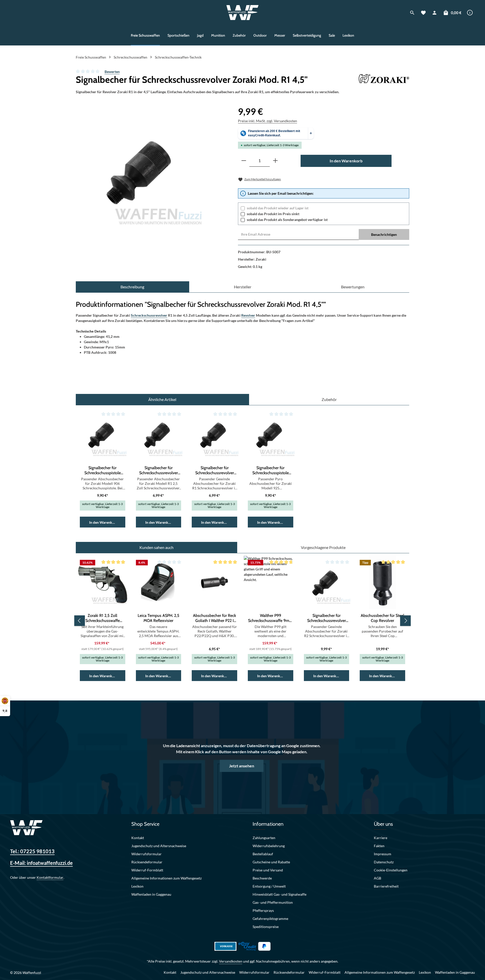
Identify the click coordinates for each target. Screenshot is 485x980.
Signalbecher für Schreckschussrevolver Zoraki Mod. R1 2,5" (158, 470)
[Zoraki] (384, 79)
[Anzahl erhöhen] (275, 161)
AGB (377, 878)
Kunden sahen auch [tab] (156, 547)
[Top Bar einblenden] (470, 13)
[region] (142, 171)
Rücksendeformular (146, 862)
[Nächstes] (405, 620)
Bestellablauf (263, 854)
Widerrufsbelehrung (269, 846)
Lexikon (137, 886)
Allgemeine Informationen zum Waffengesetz (166, 878)
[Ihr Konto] (434, 13)
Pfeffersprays (263, 910)
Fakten (379, 846)
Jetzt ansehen (241, 765)
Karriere (380, 838)
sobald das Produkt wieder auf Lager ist (277, 208)
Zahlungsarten (264, 838)
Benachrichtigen (384, 234)
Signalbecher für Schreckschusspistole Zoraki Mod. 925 (270, 470)
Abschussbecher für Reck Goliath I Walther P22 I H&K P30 (214, 618)
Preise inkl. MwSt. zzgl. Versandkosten (267, 121)
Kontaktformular (50, 877)
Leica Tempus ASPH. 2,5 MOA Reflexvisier (158, 618)
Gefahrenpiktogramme (270, 918)
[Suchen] (412, 13)
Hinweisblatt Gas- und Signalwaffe (279, 894)
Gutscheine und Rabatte (271, 862)
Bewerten (112, 71)
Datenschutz (384, 862)
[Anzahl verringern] (244, 161)
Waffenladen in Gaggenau (151, 894)
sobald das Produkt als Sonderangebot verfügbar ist (287, 219)
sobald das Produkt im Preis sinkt (273, 214)
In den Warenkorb (346, 160)
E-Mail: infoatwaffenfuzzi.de (41, 863)
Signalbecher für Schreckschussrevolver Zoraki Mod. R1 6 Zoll (214, 470)
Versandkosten (230, 961)
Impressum (382, 854)
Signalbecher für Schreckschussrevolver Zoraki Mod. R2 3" (326, 618)
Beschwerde (262, 878)
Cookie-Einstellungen (390, 870)
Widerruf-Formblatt (147, 870)
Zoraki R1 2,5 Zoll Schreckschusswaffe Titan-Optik (102, 618)
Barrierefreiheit (386, 886)
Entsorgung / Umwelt (269, 886)
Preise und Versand (268, 870)
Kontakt (137, 838)
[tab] (132, 286)
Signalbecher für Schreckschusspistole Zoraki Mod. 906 (102, 470)
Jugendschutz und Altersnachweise (158, 846)
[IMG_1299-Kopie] (142, 171)
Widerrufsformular (146, 854)
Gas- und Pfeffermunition (273, 902)
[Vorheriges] (79, 620)
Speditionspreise (266, 926)
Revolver (248, 315)
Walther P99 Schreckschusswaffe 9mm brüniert (270, 618)
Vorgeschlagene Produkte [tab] (323, 547)
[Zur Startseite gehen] (242, 12)
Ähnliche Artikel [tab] (162, 399)
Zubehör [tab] (329, 399)
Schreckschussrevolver (149, 315)
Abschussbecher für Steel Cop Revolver (382, 618)
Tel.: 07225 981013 (32, 851)
